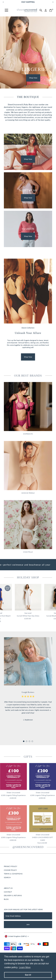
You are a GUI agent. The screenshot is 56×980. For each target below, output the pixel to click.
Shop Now (33, 78)
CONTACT (8, 892)
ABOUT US (8, 888)
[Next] (53, 603)
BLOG (6, 899)
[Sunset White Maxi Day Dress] (28, 597)
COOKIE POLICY (10, 870)
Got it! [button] (28, 975)
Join (28, 924)
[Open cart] (50, 10)
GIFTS (28, 756)
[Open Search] (41, 10)
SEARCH (7, 877)
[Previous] (3, 603)
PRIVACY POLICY (10, 866)
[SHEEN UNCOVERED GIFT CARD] (42, 818)
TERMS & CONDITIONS (13, 874)
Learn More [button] (25, 967)
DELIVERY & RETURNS (13, 895)
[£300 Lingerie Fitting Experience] (13, 818)
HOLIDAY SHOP (28, 577)
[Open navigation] (6, 10)
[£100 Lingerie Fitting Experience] (13, 776)
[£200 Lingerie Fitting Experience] (42, 776)
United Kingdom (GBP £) (17, 936)
